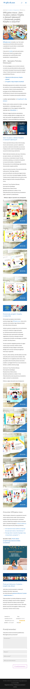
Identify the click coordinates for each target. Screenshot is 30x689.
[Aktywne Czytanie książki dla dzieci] (15, 310)
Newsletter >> (14, 110)
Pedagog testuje (16, 10)
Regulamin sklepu (9, 684)
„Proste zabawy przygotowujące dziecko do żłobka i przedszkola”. (11, 540)
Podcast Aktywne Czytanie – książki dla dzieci (13, 585)
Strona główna (10, 10)
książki (10, 51)
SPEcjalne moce (16, 321)
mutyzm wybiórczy (21, 523)
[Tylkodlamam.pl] (15, 580)
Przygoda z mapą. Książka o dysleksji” (15, 81)
